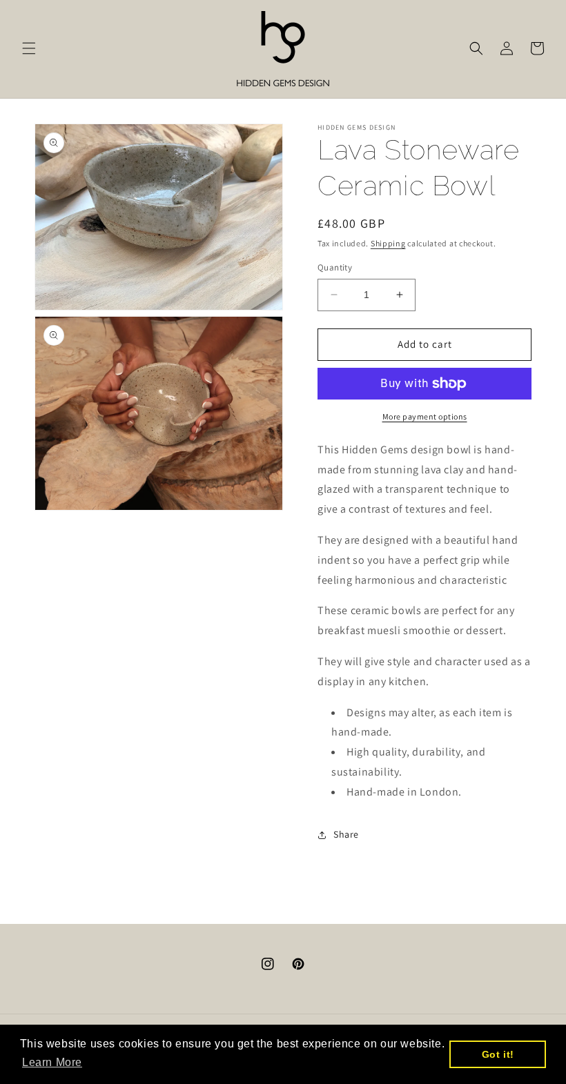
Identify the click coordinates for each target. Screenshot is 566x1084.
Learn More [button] (52, 1062)
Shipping (388, 243)
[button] (29, 48)
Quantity (335, 267)
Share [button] (346, 834)
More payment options (424, 416)
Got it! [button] (498, 1054)
